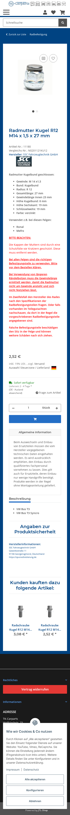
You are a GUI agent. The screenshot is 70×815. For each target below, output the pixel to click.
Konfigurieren (35, 790)
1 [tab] (33, 111)
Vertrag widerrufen (35, 689)
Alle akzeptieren (35, 779)
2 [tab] (37, 111)
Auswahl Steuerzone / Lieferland (29, 367)
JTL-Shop (43, 810)
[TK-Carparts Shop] (37, 4)
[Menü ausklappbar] (6, 12)
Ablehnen (35, 801)
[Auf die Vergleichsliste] (43, 58)
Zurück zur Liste (17, 34)
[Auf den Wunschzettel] (53, 58)
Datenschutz (31, 769)
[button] (45, 12)
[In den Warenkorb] (12, 49)
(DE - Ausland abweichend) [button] (16, 391)
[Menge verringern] (13, 408)
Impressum (13, 769)
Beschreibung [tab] (20, 499)
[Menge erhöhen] (57, 408)
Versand (39, 363)
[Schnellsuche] (62, 23)
